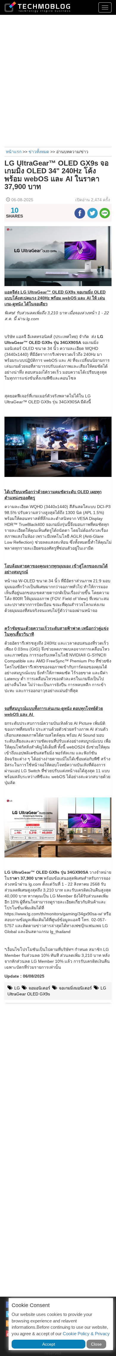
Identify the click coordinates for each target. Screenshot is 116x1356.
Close (96, 1344)
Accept (48, 1344)
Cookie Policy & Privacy (86, 1333)
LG (16, 988)
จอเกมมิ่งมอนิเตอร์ (75, 988)
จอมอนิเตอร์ (38, 988)
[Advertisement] (58, 80)
